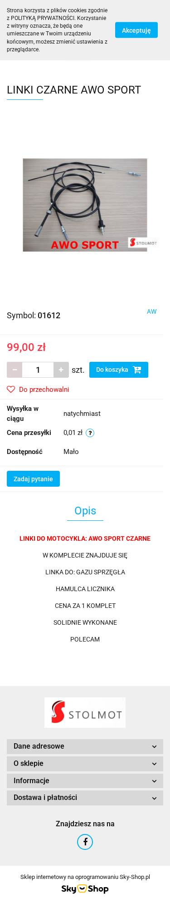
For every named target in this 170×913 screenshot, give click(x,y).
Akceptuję (136, 30)
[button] (85, 746)
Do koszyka (113, 369)
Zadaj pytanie (33, 479)
